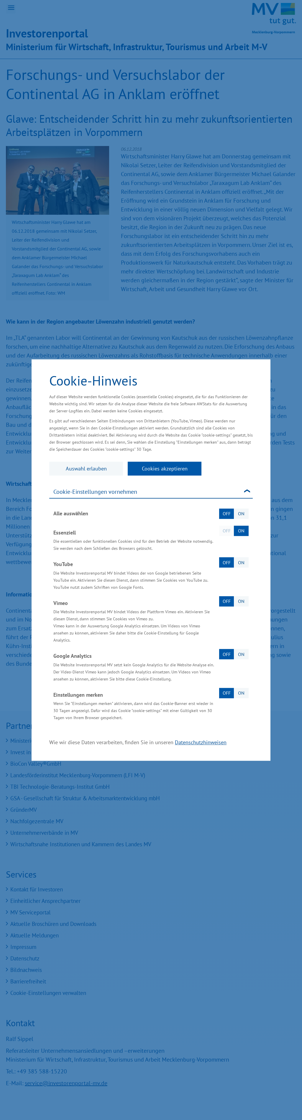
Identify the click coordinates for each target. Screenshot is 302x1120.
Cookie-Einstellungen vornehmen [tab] (95, 492)
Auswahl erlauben (86, 468)
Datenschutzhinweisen (200, 742)
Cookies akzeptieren (165, 468)
